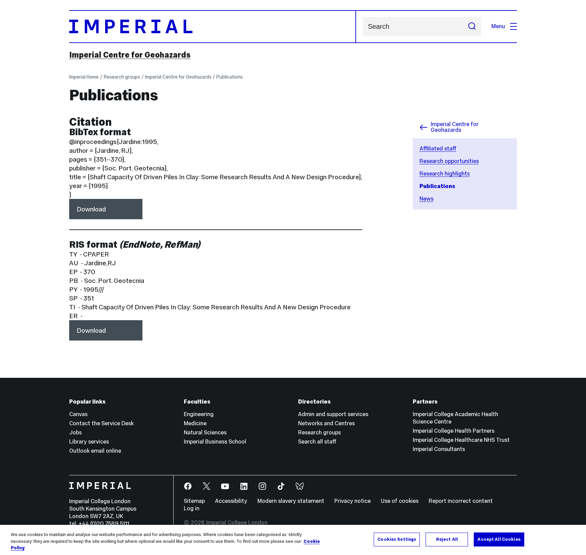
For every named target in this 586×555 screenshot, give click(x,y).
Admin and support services (333, 414)
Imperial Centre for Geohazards (130, 55)
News (426, 198)
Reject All (447, 539)
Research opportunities (449, 161)
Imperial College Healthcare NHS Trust (461, 440)
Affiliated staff (437, 148)
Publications (229, 77)
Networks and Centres (326, 423)
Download (91, 209)
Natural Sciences (205, 432)
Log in (191, 508)
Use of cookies (399, 501)
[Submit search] (472, 26)
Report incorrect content (461, 501)
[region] (293, 540)
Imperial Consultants (439, 449)
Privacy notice (352, 501)
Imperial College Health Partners (453, 430)
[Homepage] (212, 26)
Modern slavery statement (290, 501)
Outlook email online (95, 450)
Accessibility (231, 501)
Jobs (75, 432)
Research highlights (444, 173)
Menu (498, 26)
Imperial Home (84, 77)
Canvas (78, 414)
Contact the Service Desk (101, 423)
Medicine (195, 423)
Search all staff (317, 441)
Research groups (122, 77)
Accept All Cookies (498, 539)
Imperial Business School (215, 441)
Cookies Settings (396, 539)
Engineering (199, 414)
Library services (89, 441)
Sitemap (194, 501)
